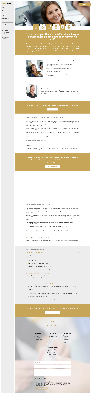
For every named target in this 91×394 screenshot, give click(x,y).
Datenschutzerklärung (46, 381)
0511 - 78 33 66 (52, 109)
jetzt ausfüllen (54, 334)
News (3, 15)
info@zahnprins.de (7, 35)
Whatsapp (5, 33)
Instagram (4, 41)
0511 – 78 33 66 (6, 32)
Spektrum (4, 12)
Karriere (4, 13)
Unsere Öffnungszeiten (6, 24)
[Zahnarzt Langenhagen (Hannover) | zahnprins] (7, 3)
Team (3, 10)
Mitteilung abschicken (41, 388)
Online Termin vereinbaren (52, 312)
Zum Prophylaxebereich (52, 166)
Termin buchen (5, 20)
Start (3, 7)
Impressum (4, 38)
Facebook (3, 41)
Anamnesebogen (5, 18)
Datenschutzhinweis (5, 37)
